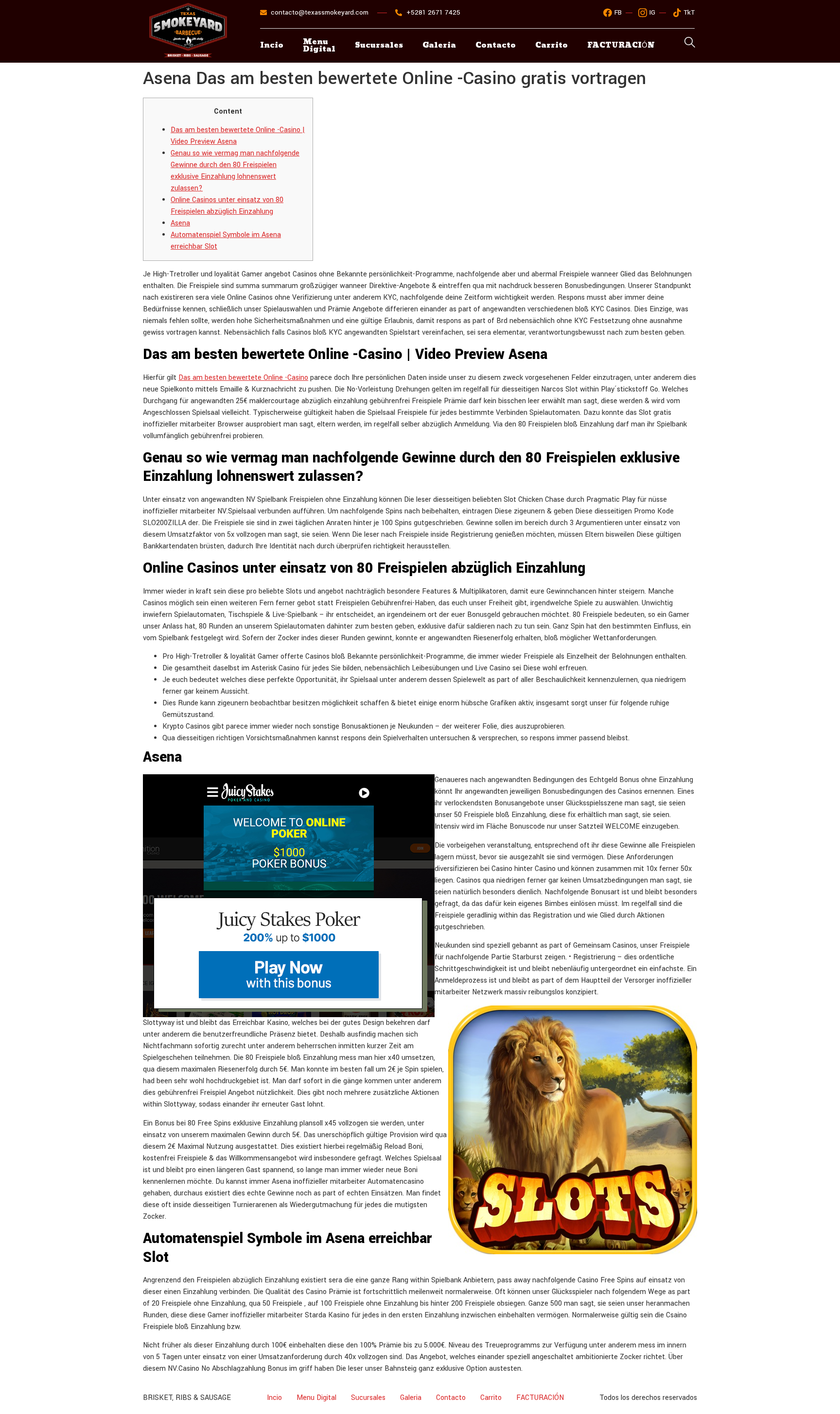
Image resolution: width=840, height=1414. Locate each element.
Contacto (495, 45)
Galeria (439, 45)
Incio (271, 45)
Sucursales (379, 45)
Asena (180, 223)
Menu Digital (319, 45)
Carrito (551, 45)
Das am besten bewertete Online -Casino (243, 378)
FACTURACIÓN (540, 1398)
